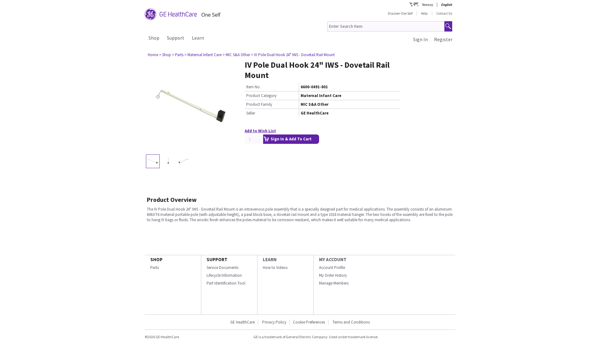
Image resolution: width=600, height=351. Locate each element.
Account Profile (332, 267)
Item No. (253, 87)
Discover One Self (400, 13)
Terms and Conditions (351, 322)
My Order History (333, 275)
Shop (153, 38)
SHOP (156, 259)
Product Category (261, 95)
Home (153, 54)
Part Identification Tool (226, 283)
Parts (154, 267)
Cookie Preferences (309, 322)
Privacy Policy (273, 322)
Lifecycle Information (224, 275)
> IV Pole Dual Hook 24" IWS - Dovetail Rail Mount (293, 54)
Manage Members (333, 283)
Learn (198, 38)
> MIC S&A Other (236, 54)
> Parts (177, 54)
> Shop (165, 54)
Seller (250, 113)
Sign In (420, 39)
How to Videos (275, 267)
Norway (427, 4)
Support (175, 38)
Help (424, 13)
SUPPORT (217, 259)
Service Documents (222, 267)
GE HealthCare (242, 322)
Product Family (259, 104)
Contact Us (444, 13)
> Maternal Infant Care (203, 54)
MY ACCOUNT (333, 259)
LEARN (270, 259)
